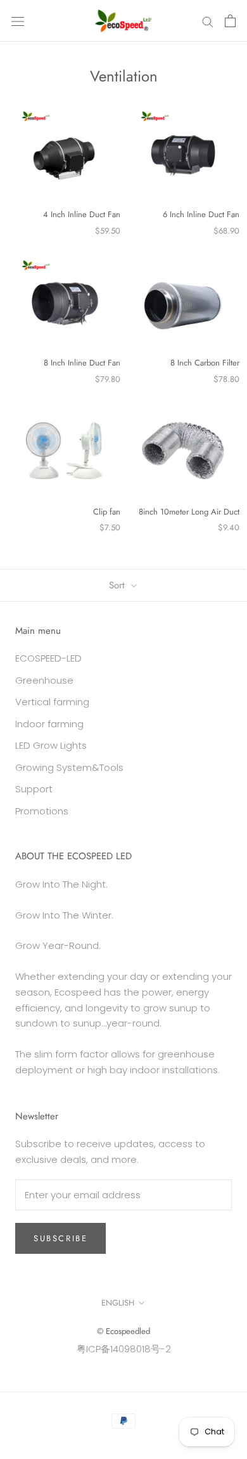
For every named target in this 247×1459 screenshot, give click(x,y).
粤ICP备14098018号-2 (124, 1348)
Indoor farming (49, 723)
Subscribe (60, 1238)
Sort (118, 585)
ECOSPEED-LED (48, 658)
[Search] (207, 20)
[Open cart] (230, 21)
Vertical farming (52, 701)
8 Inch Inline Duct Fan (82, 363)
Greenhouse (44, 680)
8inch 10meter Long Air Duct (189, 512)
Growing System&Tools (69, 767)
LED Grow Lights (51, 745)
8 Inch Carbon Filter (204, 363)
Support (34, 788)
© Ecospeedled (123, 1331)
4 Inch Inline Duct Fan (81, 214)
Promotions (41, 811)
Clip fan (106, 512)
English (117, 1303)
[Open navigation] (17, 21)
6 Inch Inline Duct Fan (201, 214)
